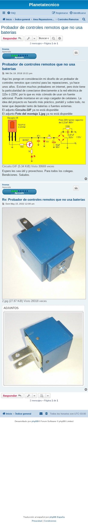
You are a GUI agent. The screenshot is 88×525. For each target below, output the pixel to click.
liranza (5, 49)
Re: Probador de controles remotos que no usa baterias (43, 199)
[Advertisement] (44, 469)
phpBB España (57, 517)
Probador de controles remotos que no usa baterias (41, 30)
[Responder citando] (76, 52)
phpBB (35, 421)
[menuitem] (11, 13)
